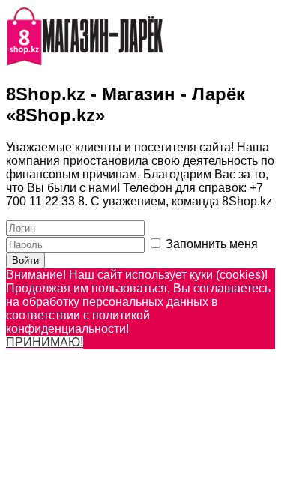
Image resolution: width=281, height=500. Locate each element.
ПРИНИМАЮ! (44, 342)
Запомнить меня (210, 244)
